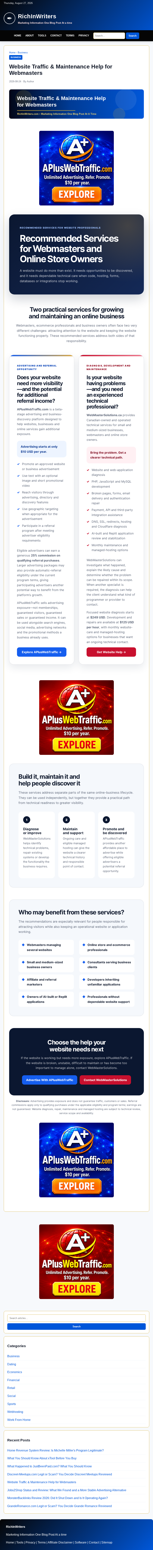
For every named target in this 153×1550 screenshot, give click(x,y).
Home (17, 35)
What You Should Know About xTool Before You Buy (41, 1458)
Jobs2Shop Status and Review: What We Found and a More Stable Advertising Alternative (66, 1490)
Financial (13, 1380)
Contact (56, 35)
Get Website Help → (111, 652)
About (29, 35)
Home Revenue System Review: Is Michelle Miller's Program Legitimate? (55, 1450)
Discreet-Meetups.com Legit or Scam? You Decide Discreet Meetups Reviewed (59, 1474)
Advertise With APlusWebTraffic (49, 1080)
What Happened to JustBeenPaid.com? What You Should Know (49, 1466)
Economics (14, 1372)
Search (133, 35)
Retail (11, 1388)
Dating (11, 1364)
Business (23, 52)
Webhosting (15, 1411)
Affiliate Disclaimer (60, 1542)
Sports (11, 1404)
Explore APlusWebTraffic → (42, 652)
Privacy (84, 35)
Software (81, 1542)
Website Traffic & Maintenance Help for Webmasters (41, 1482)
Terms (70, 35)
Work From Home (19, 1419)
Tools (42, 35)
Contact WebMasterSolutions (105, 1080)
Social (11, 1396)
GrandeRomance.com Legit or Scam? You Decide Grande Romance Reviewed (59, 1506)
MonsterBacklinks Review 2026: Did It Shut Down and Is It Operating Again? (57, 1498)
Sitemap (106, 1542)
